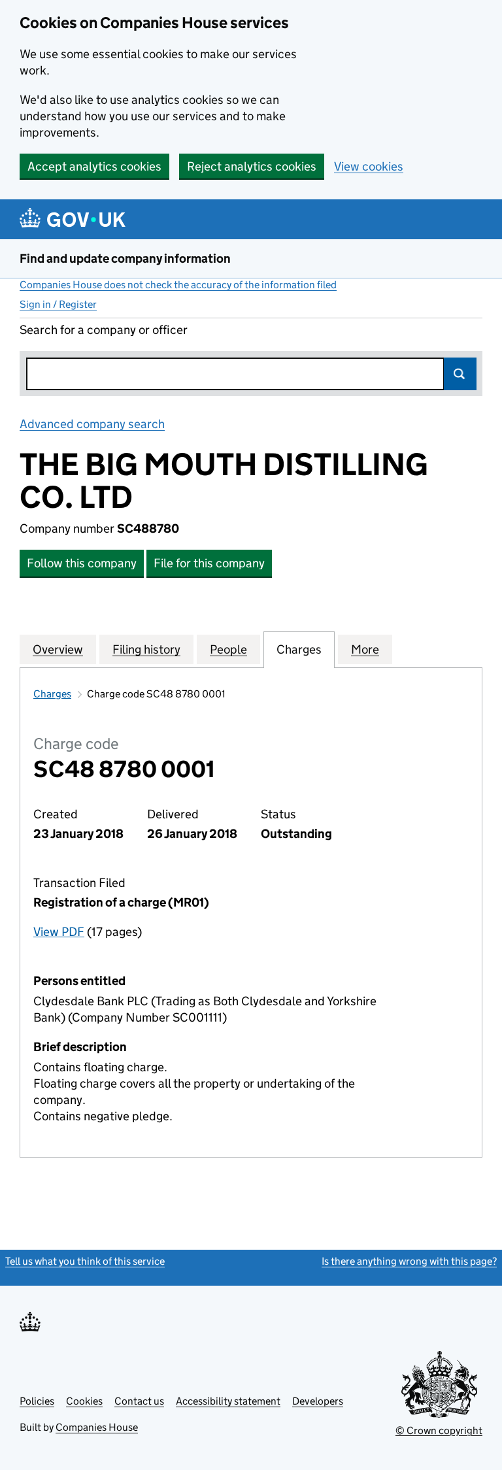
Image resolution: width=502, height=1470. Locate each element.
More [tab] (365, 649)
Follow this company (82, 563)
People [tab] (228, 649)
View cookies (368, 166)
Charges (52, 694)
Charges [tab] (299, 649)
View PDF (58, 931)
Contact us (139, 1401)
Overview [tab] (58, 649)
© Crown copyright (438, 1430)
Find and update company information (125, 258)
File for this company (209, 563)
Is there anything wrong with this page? (409, 1261)
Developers (317, 1401)
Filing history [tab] (146, 649)
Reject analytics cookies (251, 166)
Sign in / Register (58, 304)
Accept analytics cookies (94, 166)
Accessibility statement (228, 1401)
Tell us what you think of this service (85, 1261)
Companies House (97, 1427)
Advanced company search (92, 423)
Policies (37, 1401)
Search (460, 374)
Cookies (84, 1401)
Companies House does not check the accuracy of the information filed (178, 284)
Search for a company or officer (104, 329)
